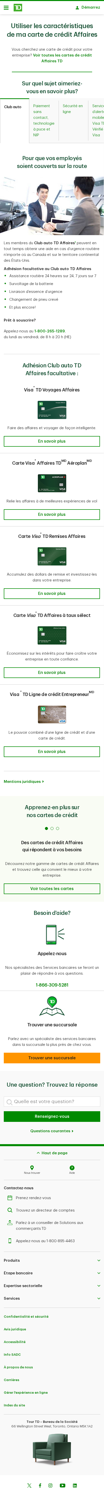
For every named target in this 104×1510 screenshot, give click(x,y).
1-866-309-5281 (52, 985)
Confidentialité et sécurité (26, 1316)
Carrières (11, 1380)
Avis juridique (15, 1329)
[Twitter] (29, 1486)
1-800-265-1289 (49, 331)
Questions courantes (50, 1131)
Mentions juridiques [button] (22, 782)
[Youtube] (62, 1486)
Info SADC (12, 1354)
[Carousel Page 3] (57, 828)
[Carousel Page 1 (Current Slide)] (46, 828)
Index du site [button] (14, 1405)
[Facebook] (40, 1486)
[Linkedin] (75, 1486)
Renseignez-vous (52, 1117)
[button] (75, 243)
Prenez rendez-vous (33, 1198)
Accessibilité (14, 1342)
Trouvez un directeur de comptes (45, 1210)
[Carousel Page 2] (52, 828)
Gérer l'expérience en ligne (26, 1392)
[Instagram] (50, 1486)
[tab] (14, 120)
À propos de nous (18, 1367)
